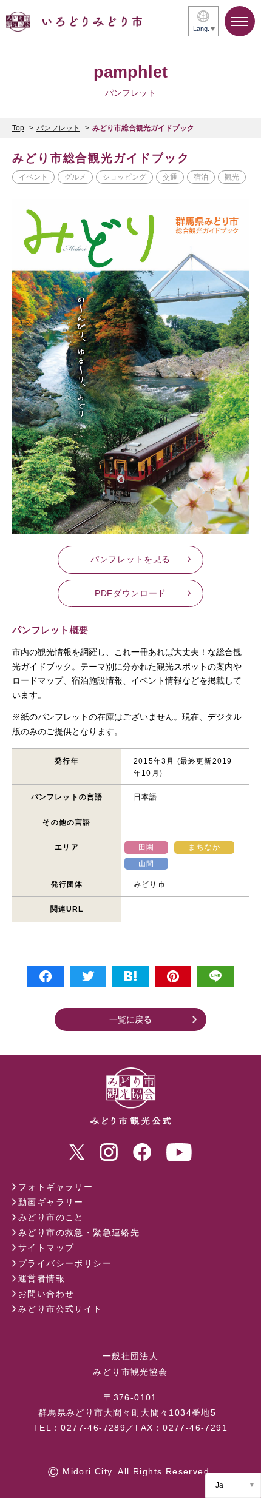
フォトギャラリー (55, 1187)
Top (18, 128)
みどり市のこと (51, 1217)
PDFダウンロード (130, 593)
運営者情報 (41, 1278)
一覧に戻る (130, 1019)
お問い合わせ (46, 1293)
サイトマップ (46, 1247)
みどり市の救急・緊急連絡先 (79, 1232)
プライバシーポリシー (65, 1263)
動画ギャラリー (51, 1202)
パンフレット (58, 128)
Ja (219, 1485)
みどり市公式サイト (60, 1309)
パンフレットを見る (130, 559)
